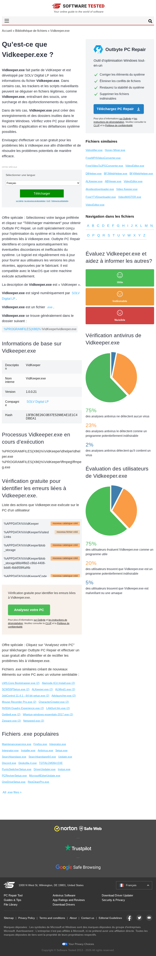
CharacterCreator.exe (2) (54, 701)
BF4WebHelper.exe (141, 173)
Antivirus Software (64, 895)
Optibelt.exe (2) (11, 714)
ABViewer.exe (113, 181)
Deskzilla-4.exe (27, 762)
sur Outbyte (19, 201)
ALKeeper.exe (94, 181)
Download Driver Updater (117, 895)
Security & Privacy (113, 900)
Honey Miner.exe (115, 150)
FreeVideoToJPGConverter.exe (104, 165)
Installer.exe (28, 750)
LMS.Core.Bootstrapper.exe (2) (21, 682)
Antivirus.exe (45, 750)
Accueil (7, 30)
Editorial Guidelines (110, 917)
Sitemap (9, 917)
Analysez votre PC (29, 610)
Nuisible (120, 319)
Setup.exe (61, 750)
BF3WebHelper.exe (115, 173)
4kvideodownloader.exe (100, 189)
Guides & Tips (12, 900)
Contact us (87, 917)
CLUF (48, 201)
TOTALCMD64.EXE (51, 762)
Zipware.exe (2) (11, 720)
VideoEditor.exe (134, 165)
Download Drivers (64, 904)
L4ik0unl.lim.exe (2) (58, 708)
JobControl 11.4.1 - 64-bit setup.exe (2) (25, 695)
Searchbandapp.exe (14, 756)
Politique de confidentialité (59, 201)
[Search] (150, 21)
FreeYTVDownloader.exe (101, 196)
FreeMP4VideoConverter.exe (103, 157)
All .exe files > (12, 792)
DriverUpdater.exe (45, 769)
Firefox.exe (40, 744)
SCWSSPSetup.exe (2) (15, 689)
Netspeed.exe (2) (33, 720)
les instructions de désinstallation (34, 201)
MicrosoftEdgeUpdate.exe (44, 775)
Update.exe (65, 756)
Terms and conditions (52, 917)
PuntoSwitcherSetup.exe (16, 769)
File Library (11, 904)
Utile (120, 282)
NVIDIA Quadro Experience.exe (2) (23, 708)
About (73, 917)
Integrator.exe (57, 744)
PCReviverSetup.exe (14, 775)
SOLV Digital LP (38, 401)
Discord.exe (9, 762)
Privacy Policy (26, 917)
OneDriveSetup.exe (13, 781)
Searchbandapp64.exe (42, 756)
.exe (50, 307)
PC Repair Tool (13, 895)
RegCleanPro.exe (38, 781)
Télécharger (42, 193)
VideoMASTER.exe (129, 196)
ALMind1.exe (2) (65, 689)
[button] (78, 20)
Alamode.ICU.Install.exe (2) (58, 682)
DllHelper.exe (94, 173)
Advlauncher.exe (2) (64, 695)
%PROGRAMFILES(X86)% (22, 329)
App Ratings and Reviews (69, 900)
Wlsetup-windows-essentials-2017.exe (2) (48, 714)
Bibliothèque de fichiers (31, 30)
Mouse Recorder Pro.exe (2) (19, 701)
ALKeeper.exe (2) (42, 689)
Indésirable (120, 301)
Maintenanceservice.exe (16, 744)
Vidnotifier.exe (94, 150)
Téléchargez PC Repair (116, 109)
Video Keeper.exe (127, 189)
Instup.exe (64, 769)
